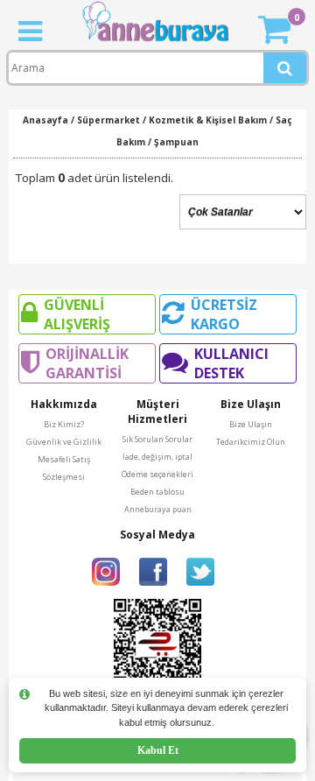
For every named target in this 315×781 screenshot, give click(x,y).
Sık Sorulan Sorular (157, 439)
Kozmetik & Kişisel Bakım (208, 120)
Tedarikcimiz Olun (250, 441)
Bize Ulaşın (250, 424)
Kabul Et (157, 750)
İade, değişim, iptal (157, 456)
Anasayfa (45, 120)
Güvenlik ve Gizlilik (64, 441)
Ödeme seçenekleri (157, 474)
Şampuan (176, 142)
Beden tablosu (157, 491)
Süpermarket (108, 120)
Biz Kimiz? (64, 424)
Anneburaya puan (158, 509)
